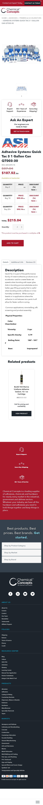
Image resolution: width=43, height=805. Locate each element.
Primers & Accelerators (30, 18)
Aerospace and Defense (9, 724)
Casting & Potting (7, 694)
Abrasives (4, 689)
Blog (3, 656)
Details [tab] (5, 262)
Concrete (4, 730)
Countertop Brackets (8, 697)
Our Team (5, 616)
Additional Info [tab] (17, 262)
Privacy (4, 643)
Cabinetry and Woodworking (11, 727)
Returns (4, 638)
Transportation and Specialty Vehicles (13, 770)
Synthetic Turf (6, 768)
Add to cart (13, 243)
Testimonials (5, 621)
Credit (3, 646)
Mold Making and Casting (10, 754)
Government (5, 743)
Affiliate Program (7, 624)
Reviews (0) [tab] (30, 262)
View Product (22, 414)
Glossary (4, 667)
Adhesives (13, 18)
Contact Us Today (32, 3)
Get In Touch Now (21, 131)
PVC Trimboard (6, 759)
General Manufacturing (9, 740)
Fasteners (4, 703)
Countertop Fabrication (9, 735)
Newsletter (5, 619)
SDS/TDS (4, 662)
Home (4, 18)
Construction (5, 732)
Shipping (4, 635)
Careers (4, 611)
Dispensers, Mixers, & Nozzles (11, 700)
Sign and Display (7, 762)
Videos (4, 659)
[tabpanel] (21, 88)
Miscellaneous (6, 708)
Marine (4, 749)
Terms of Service (7, 640)
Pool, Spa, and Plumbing (9, 757)
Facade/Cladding (7, 738)
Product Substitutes (7, 675)
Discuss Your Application (9, 673)
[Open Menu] (38, 802)
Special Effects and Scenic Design (12, 765)
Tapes (3, 713)
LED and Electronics (8, 746)
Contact (4, 613)
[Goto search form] (40, 10)
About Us (4, 608)
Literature (4, 665)
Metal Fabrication (7, 751)
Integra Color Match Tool (9, 678)
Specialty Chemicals (8, 711)
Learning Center (6, 670)
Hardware (5, 705)
